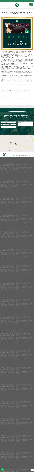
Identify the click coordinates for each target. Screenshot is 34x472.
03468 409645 (24, 154)
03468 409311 (15, 155)
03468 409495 (29, 154)
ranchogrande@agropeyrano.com (24, 155)
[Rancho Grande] (17, 4)
